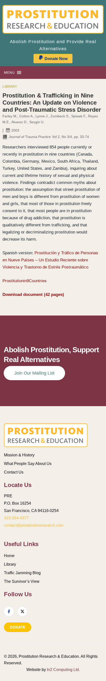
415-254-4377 (16, 518)
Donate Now (56, 59)
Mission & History (19, 455)
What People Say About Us (28, 464)
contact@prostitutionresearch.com (33, 525)
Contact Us (13, 472)
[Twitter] (22, 611)
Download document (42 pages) (33, 294)
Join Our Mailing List (34, 373)
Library (9, 86)
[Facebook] (9, 611)
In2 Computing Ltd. (63, 670)
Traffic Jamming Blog (22, 573)
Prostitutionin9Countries (24, 281)
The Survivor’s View (21, 581)
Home (9, 556)
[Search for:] (96, 72)
